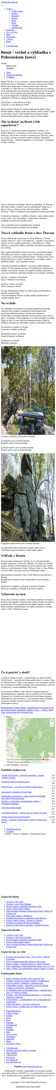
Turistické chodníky (14, 75)
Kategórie (10, 30)
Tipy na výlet (11, 32)
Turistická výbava (13, 1044)
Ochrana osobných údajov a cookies (21, 1050)
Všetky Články (12, 1013)
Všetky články (17, 11)
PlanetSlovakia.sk (13, 1011)
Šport (13, 23)
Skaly (8, 72)
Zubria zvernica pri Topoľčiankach (15, 817)
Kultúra (14, 13)
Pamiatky (15, 16)
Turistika (15, 25)
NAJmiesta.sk (12, 1060)
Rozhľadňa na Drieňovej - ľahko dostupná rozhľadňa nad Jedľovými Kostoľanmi (23, 797)
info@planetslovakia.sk (32, 1066)
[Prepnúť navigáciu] (2, 5)
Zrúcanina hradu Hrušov (11, 808)
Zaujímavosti (16, 27)
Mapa (8, 41)
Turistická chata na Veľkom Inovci (15, 782)
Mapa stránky (11, 1053)
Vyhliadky (10, 77)
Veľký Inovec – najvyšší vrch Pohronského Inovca (22, 787)
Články (9, 9)
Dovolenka (10, 37)
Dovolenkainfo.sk (13, 1062)
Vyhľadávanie (12, 1048)
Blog (8, 34)
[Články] (13, 9)
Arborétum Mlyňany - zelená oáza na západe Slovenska (24, 813)
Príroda (14, 18)
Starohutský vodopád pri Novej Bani (16, 792)
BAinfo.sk (10, 1057)
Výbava (9, 39)
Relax (13, 20)
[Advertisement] (28, 173)
